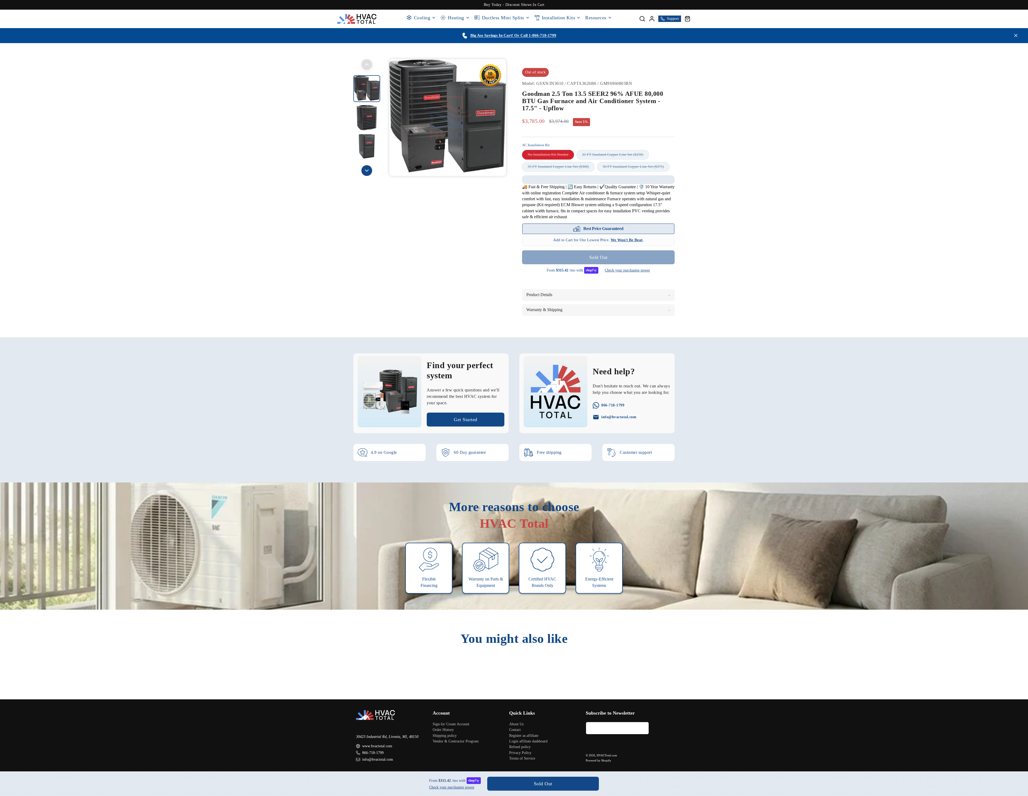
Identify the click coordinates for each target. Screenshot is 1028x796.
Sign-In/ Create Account (451, 724)
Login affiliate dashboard (528, 741)
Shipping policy (445, 735)
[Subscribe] (643, 728)
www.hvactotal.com (377, 746)
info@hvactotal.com (377, 759)
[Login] (652, 19)
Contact (515, 730)
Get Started (465, 419)
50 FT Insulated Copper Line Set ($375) (636, 168)
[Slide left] (366, 64)
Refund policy (520, 747)
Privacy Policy (520, 752)
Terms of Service (522, 758)
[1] (366, 117)
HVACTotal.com (607, 755)
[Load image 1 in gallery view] (366, 88)
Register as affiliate (523, 735)
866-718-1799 (373, 753)
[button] (687, 19)
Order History (443, 730)
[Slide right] (366, 170)
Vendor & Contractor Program (456, 741)
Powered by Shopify (598, 760)
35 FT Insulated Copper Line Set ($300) (561, 168)
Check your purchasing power (627, 270)
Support (673, 19)
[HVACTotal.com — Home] (357, 19)
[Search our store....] (642, 19)
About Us (516, 724)
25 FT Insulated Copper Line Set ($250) (615, 156)
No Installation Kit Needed (551, 156)
